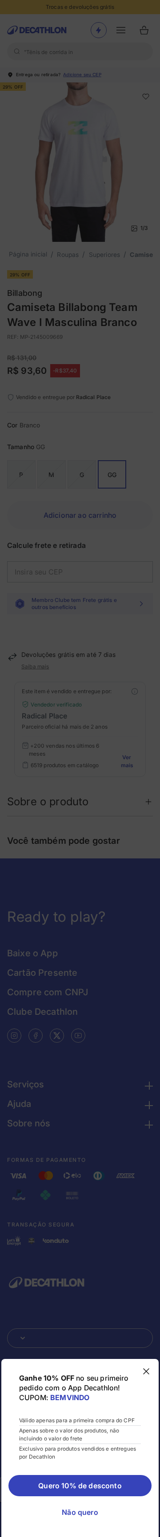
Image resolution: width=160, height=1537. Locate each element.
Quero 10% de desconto (79, 1485)
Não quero (80, 1512)
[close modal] (146, 1371)
